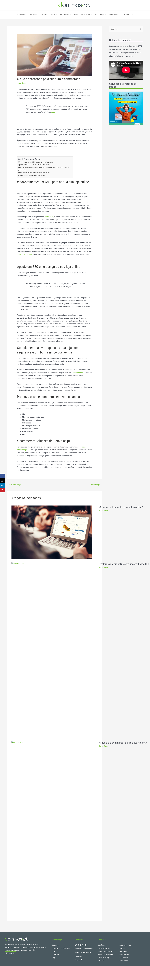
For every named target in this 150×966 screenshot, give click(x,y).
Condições (55, 954)
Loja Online (123, 951)
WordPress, (49, 217)
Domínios (101, 945)
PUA (53, 951)
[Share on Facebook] (2, 476)
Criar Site (123, 948)
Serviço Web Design (105, 951)
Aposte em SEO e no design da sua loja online (34, 165)
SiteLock (101, 961)
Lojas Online (21, 83)
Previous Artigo (14, 485)
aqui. (53, 112)
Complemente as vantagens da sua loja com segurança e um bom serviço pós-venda (43, 168)
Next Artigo (96, 485)
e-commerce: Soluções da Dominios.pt (31, 175)
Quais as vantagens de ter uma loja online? (121, 507)
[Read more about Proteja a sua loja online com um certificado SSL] (51, 650)
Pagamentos (79, 960)
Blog (53, 957)
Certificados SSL (125, 961)
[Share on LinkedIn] (2, 485)
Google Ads (124, 957)
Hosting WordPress (24, 254)
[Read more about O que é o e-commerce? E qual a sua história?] (51, 829)
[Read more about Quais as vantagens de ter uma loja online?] (51, 532)
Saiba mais (10, 953)
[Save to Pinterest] (2, 490)
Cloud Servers (124, 954)
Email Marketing (103, 957)
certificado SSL (77, 373)
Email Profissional (104, 948)
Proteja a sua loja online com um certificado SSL (124, 564)
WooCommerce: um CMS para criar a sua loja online (35, 162)
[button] (38, 15)
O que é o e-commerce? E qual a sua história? (123, 742)
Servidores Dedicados (105, 954)
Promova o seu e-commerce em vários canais (33, 172)
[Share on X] (2, 480)
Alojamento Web (125, 945)
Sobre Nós (55, 945)
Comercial (78, 957)
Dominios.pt (22, 15)
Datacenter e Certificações (61, 948)
